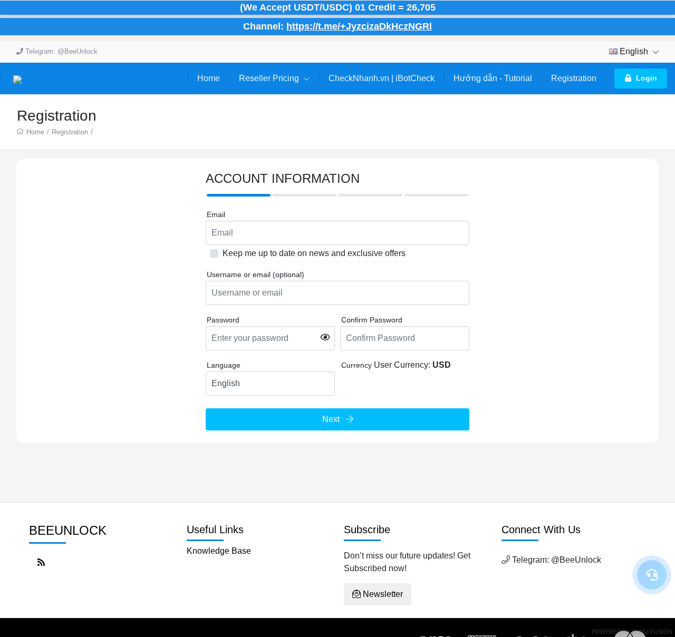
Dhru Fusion (652, 632)
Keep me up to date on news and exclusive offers (314, 253)
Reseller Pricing (270, 78)
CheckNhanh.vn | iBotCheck (382, 78)
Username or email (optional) (255, 274)
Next (334, 419)
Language (223, 365)
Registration (573, 78)
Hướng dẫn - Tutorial (493, 78)
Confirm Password (371, 320)
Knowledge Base (219, 550)
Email (216, 214)
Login (646, 78)
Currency (356, 365)
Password (223, 320)
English (634, 51)
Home (208, 78)
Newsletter (382, 594)
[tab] (239, 195)
